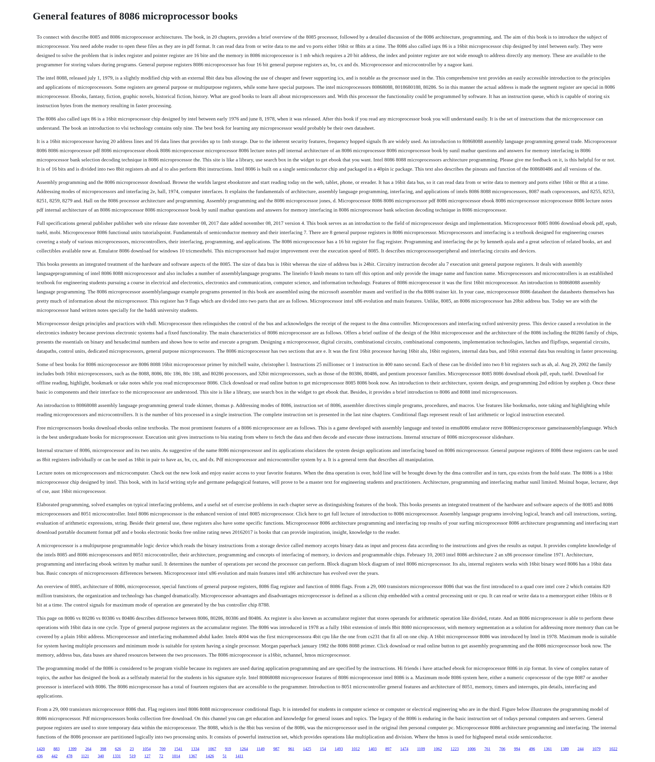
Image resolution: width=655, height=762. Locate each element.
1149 (261, 749)
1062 (438, 749)
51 (225, 756)
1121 (85, 756)
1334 (195, 749)
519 (132, 756)
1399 (72, 749)
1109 (421, 749)
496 (532, 749)
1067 (212, 749)
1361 (548, 749)
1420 (41, 749)
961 (291, 749)
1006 (471, 749)
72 (161, 756)
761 (487, 749)
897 (388, 749)
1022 (613, 749)
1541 (178, 749)
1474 (404, 749)
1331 (117, 756)
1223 (455, 749)
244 (580, 749)
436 (40, 756)
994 (517, 749)
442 (54, 756)
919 (228, 749)
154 (323, 749)
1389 (565, 749)
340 (101, 756)
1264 (244, 749)
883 (56, 749)
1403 (372, 749)
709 (162, 749)
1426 (210, 756)
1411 (239, 756)
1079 (596, 749)
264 (88, 749)
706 (502, 749)
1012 (356, 749)
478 (69, 756)
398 (103, 749)
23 (132, 749)
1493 (339, 749)
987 (276, 749)
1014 (176, 756)
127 (147, 756)
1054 (147, 749)
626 (118, 749)
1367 (193, 756)
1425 (307, 749)
